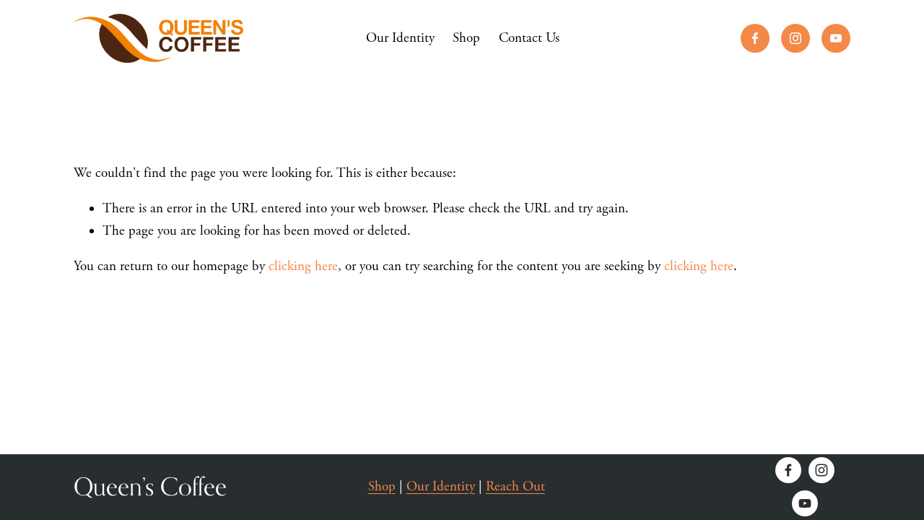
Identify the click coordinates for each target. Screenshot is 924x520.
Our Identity (400, 38)
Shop (466, 38)
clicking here (303, 266)
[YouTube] (835, 38)
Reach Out (515, 486)
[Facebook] (755, 38)
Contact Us (529, 38)
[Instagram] (795, 38)
